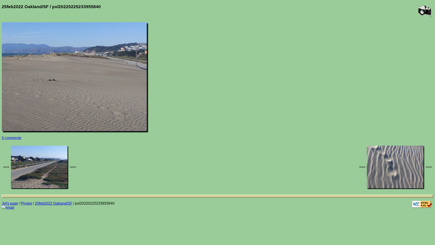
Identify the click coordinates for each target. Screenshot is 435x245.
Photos (26, 203)
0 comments (11, 138)
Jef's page (10, 203)
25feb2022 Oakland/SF (53, 203)
